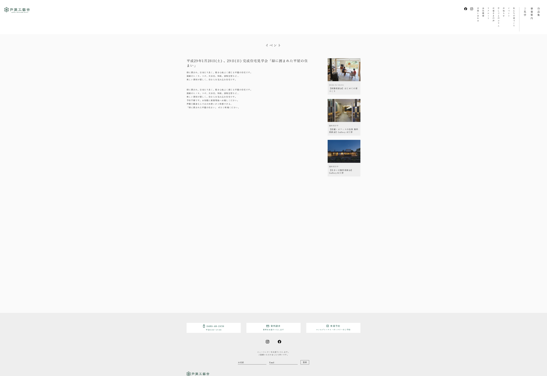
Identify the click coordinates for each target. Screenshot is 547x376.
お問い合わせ (478, 14)
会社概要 (483, 12)
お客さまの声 (493, 14)
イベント (509, 12)
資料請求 (273, 327)
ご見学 (525, 12)
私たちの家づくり (514, 17)
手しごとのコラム (499, 17)
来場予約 (333, 327)
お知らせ (504, 12)
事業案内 (531, 13)
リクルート (488, 13)
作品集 (538, 12)
